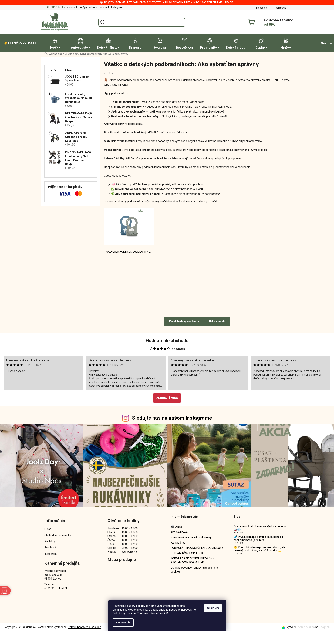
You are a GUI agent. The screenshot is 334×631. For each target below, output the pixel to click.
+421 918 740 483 (55, 588)
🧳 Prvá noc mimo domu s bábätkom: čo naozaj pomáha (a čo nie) (258, 538)
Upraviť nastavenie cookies (84, 627)
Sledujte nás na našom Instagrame (172, 418)
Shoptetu (324, 627)
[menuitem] (21, 43)
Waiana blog (178, 542)
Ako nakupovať (180, 532)
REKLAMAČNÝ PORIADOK (187, 553)
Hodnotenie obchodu (167, 340)
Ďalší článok (217, 321)
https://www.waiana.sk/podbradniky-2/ (128, 251)
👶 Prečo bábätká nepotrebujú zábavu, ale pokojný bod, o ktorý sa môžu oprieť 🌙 (259, 549)
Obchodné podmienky (57, 535)
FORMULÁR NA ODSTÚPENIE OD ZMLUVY (197, 548)
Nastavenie (123, 622)
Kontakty (49, 541)
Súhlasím (213, 608)
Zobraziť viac (167, 398)
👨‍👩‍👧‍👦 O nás (176, 526)
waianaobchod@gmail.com (82, 7)
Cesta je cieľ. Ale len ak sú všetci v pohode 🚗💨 (260, 528)
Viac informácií (159, 613)
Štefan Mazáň (306, 627)
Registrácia (280, 7)
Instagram (117, 7)
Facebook (104, 7)
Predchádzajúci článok (184, 321)
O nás (47, 529)
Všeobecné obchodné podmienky (191, 537)
